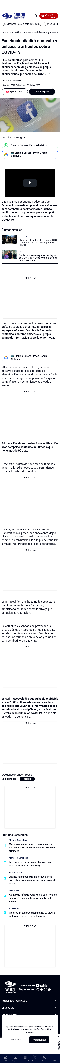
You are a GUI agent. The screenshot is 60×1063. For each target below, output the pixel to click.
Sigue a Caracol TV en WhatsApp (29, 145)
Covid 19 (17, 32)
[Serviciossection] (56, 1008)
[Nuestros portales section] (56, 1001)
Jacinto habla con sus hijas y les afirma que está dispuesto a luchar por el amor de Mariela (32, 880)
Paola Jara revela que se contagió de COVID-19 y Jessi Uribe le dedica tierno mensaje (38, 258)
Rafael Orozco (15, 872)
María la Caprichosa (18, 840)
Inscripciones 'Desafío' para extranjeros (22, 24)
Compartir (44, 91)
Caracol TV (6, 32)
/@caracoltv (16, 91)
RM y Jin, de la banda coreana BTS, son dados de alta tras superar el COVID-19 (38, 243)
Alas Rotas (14, 890)
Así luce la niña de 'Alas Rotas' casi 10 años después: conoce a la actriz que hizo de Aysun (33, 898)
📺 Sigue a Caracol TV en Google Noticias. (29, 357)
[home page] (13, 15)
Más (54, 1060)
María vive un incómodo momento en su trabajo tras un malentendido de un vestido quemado (32, 847)
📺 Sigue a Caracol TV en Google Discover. (29, 154)
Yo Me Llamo (15, 908)
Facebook (27, 779)
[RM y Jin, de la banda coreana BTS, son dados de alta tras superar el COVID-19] (9, 239)
